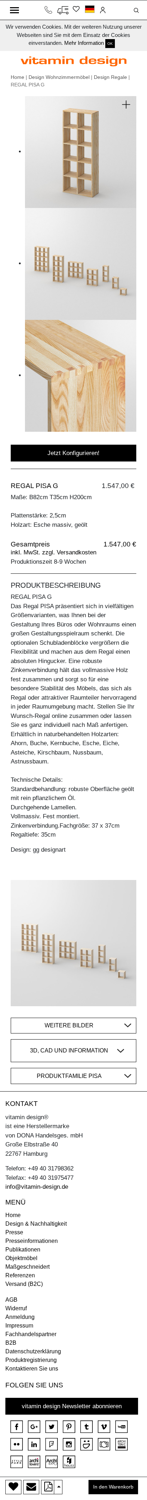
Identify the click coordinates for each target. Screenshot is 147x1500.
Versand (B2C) (24, 1284)
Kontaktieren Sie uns (31, 1369)
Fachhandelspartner (30, 1334)
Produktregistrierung (31, 1360)
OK (110, 44)
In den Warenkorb (113, 1487)
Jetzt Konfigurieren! (73, 453)
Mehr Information (84, 43)
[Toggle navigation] (14, 10)
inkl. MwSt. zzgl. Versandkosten (53, 552)
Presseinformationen (31, 1241)
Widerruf (16, 1308)
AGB (11, 1300)
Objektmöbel (21, 1258)
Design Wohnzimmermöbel (59, 77)
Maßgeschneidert (27, 1267)
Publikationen (22, 1249)
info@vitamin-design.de (36, 1186)
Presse (14, 1232)
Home (17, 77)
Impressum (19, 1325)
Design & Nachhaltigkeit (36, 1224)
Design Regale (110, 77)
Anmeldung (20, 1317)
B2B (10, 1343)
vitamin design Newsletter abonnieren (72, 1406)
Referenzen (20, 1275)
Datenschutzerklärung (33, 1351)
